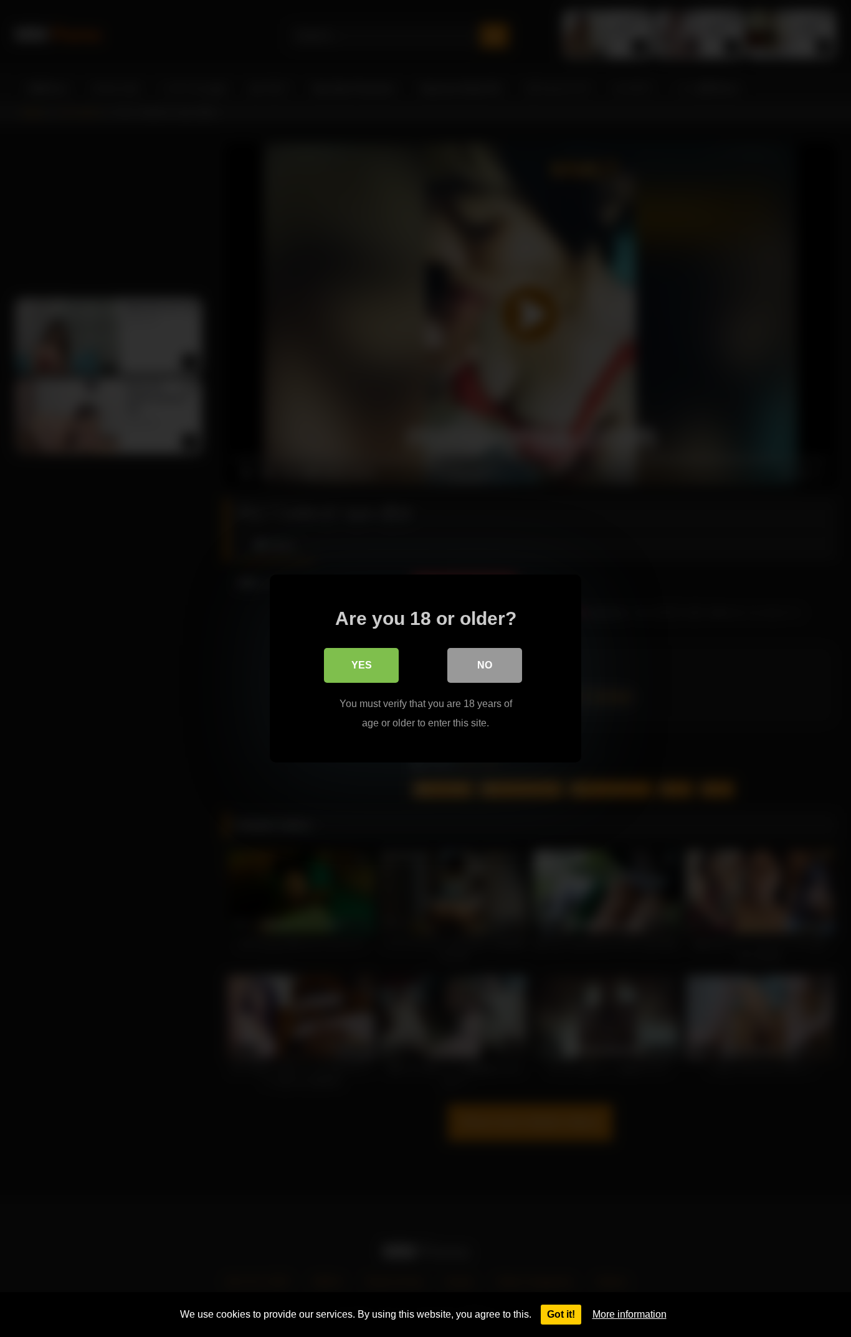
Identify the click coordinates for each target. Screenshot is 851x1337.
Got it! (561, 1314)
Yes (361, 665)
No (484, 665)
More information (629, 1314)
